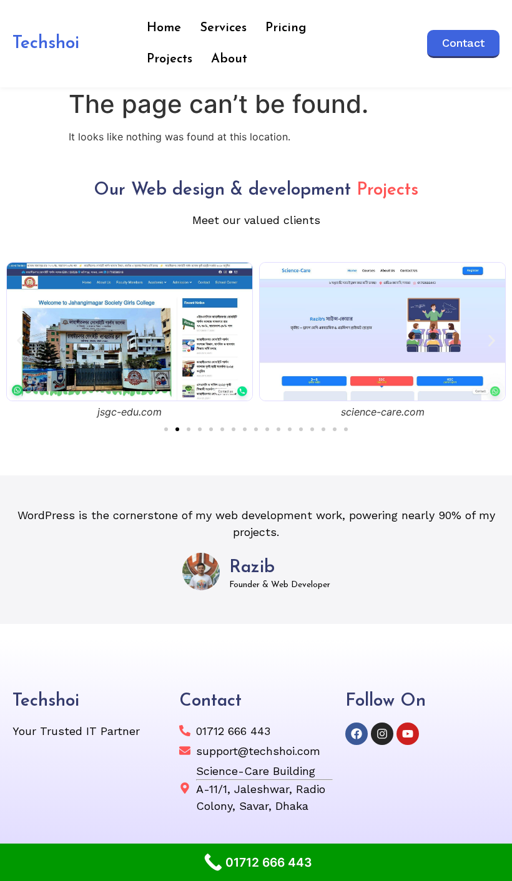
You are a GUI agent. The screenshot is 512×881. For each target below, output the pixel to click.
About (229, 59)
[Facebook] (356, 734)
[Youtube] (407, 734)
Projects (169, 59)
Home (164, 28)
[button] (20, 341)
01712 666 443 (233, 730)
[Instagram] (382, 734)
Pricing (286, 28)
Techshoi (45, 43)
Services (223, 28)
